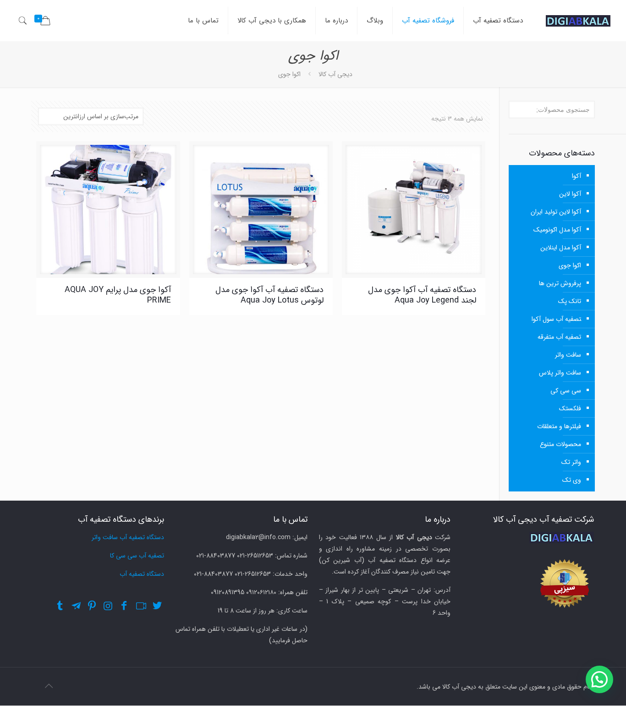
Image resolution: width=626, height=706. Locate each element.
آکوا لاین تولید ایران (556, 212)
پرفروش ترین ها (560, 283)
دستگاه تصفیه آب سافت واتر (128, 537)
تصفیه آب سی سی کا (137, 556)
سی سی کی (565, 391)
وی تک (571, 480)
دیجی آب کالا (335, 74)
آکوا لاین (570, 194)
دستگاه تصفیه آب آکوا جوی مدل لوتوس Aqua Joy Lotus (269, 295)
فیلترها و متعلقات (559, 426)
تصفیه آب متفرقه (559, 337)
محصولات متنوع (560, 444)
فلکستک (570, 408)
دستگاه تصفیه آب (142, 574)
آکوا (576, 176)
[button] (599, 679)
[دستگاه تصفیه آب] (578, 20)
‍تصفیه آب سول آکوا (556, 319)
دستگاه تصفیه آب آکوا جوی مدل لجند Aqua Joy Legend (422, 295)
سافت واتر (568, 355)
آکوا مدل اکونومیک (557, 230)
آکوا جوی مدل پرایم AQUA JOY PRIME (118, 295)
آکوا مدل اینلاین (560, 248)
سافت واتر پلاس (560, 373)
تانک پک (569, 301)
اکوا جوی (570, 265)
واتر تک (571, 462)
